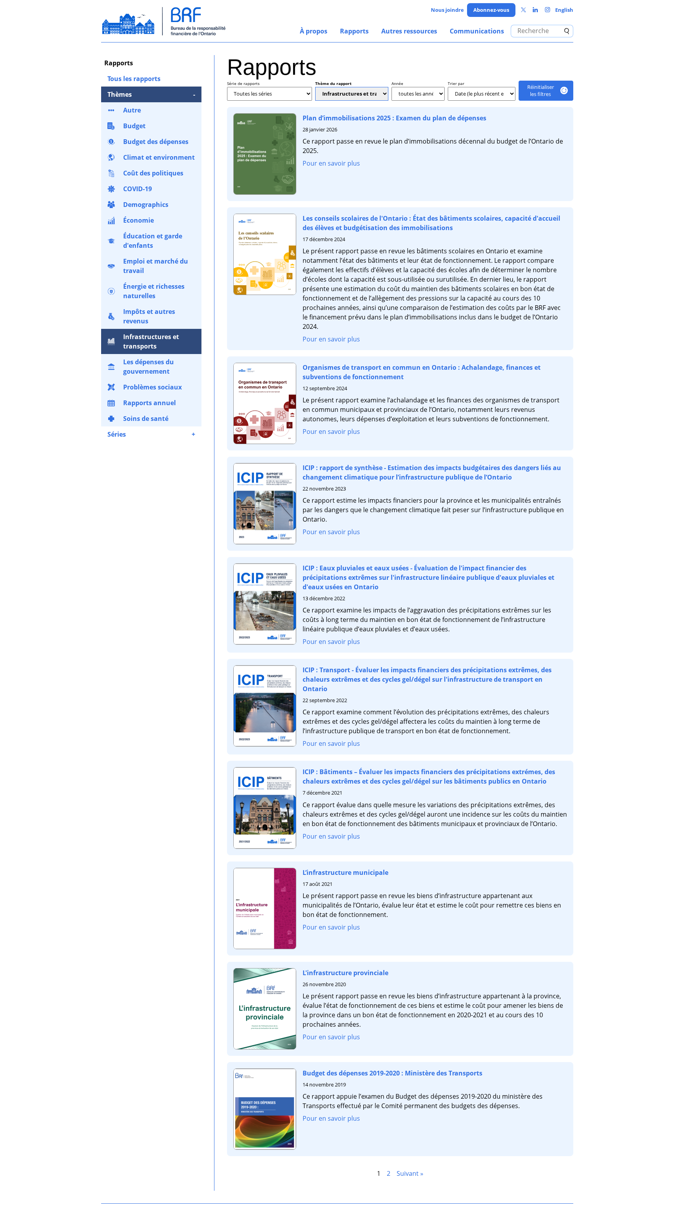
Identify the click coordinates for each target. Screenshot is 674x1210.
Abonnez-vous (491, 9)
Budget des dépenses (155, 141)
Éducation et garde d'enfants (152, 241)
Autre (132, 110)
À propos (313, 31)
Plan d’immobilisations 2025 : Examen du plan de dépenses (394, 118)
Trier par (456, 83)
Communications (477, 31)
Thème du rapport (333, 83)
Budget (134, 126)
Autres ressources (409, 31)
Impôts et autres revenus (149, 316)
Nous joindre (447, 9)
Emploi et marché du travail (155, 266)
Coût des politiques (153, 173)
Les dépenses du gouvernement (148, 367)
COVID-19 (137, 188)
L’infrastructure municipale (345, 872)
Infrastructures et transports (151, 341)
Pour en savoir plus (331, 163)
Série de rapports (243, 83)
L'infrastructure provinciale (345, 972)
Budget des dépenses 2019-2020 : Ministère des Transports (392, 1073)
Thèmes (119, 94)
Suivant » (410, 1173)
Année (397, 83)
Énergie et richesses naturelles (154, 291)
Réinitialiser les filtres (540, 90)
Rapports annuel (149, 402)
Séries (116, 434)
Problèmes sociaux (152, 387)
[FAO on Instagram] (547, 10)
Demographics (145, 204)
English (564, 9)
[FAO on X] (523, 10)
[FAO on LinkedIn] (535, 10)
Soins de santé (145, 418)
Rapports (354, 31)
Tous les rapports (134, 78)
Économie (138, 220)
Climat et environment (159, 157)
